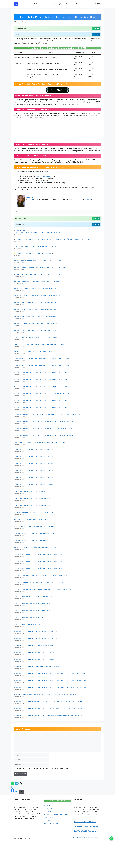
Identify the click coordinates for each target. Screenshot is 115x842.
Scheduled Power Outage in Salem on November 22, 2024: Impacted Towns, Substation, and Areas (48, 715)
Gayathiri (30, 199)
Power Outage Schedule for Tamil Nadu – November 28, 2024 (35, 337)
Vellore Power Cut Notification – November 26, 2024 (32, 491)
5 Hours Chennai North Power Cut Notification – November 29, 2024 (38, 554)
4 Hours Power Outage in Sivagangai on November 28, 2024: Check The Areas (41, 386)
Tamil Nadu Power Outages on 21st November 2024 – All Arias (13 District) (40, 442)
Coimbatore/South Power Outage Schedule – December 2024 (35, 323)
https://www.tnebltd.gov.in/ (44, 176)
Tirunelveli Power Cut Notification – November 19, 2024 (33, 512)
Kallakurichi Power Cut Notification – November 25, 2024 (34, 533)
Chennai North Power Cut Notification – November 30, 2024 (35, 547)
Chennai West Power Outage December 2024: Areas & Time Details (37, 288)
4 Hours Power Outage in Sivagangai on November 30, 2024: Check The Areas (41, 379)
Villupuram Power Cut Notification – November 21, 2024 (33, 470)
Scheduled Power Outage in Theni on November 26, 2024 (34, 659)
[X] (21, 785)
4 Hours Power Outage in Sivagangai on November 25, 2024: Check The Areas (41, 372)
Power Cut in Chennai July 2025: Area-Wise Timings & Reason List (37, 232)
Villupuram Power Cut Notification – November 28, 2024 (33, 456)
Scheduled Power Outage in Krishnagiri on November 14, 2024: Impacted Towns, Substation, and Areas (50, 680)
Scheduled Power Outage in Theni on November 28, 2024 (34, 645)
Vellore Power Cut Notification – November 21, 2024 (32, 498)
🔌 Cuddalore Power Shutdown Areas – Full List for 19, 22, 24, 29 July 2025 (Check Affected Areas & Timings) (52, 239)
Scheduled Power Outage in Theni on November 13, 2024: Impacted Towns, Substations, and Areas (48, 708)
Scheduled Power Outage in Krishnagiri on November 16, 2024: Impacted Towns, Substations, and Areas (50, 673)
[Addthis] (17, 212)
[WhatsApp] (13, 785)
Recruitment (69, 4)
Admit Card (52, 4)
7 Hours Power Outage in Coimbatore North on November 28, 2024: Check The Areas (44, 421)
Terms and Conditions (51, 823)
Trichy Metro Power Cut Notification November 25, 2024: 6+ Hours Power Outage (42, 365)
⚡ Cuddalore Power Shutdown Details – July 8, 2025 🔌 (33, 253)
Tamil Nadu (79, 4)
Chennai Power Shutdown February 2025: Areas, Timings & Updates (37, 260)
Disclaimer (47, 811)
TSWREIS (97, 4)
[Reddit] (18, 792)
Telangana (88, 4)
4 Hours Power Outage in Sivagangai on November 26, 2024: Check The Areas (41, 400)
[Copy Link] (21, 792)
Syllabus (61, 4)
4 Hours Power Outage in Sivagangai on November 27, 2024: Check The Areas (41, 393)
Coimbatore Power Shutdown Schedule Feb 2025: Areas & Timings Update (40, 267)
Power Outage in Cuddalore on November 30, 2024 (32, 603)
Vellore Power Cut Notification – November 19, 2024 (32, 505)
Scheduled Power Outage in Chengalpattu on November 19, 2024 (37, 666)
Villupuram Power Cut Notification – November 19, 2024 (33, 484)
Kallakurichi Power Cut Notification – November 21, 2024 (34, 540)
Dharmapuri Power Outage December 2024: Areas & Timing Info (36, 281)
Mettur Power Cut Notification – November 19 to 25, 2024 (34, 526)
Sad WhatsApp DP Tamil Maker (85, 831)
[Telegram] (17, 785)
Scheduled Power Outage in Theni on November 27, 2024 (34, 652)
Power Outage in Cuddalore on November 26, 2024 (32, 610)
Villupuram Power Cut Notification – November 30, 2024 (33, 449)
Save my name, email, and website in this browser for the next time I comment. (43, 768)
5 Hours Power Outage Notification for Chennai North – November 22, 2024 (40, 575)
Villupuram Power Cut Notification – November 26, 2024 (33, 463)
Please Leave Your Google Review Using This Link (87, 837)
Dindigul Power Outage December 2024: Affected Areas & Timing (37, 274)
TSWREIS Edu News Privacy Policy (56, 814)
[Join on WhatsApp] (111, 838)
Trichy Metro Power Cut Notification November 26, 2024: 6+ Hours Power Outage (42, 358)
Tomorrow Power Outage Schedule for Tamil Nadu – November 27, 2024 (39, 344)
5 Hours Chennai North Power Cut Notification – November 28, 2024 (38, 561)
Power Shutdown (21, 230)
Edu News (37, 4)
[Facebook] (13, 792)
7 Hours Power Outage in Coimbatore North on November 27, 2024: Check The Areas (43, 428)
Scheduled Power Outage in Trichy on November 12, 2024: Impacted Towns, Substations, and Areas (49, 701)
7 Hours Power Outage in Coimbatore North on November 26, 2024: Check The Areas (43, 435)
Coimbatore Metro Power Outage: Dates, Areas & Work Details (35, 316)
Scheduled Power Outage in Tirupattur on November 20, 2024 (35, 638)
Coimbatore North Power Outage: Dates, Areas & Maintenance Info (37, 309)
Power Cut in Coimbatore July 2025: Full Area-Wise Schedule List (37, 246)
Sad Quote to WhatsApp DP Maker (86, 826)
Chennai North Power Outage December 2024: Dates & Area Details (37, 295)
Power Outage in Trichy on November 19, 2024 (30, 624)
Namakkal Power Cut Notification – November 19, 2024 (33, 519)
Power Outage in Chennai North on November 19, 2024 (33, 596)
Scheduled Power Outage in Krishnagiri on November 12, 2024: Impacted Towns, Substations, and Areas (50, 687)
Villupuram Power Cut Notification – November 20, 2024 (33, 477)
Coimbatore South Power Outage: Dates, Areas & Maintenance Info (37, 302)
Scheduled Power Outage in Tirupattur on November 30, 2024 (35, 631)
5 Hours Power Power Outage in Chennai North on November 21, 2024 (38, 582)
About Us (47, 805)
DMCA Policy (48, 817)
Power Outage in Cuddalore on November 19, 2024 (31, 617)
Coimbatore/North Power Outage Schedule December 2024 (35, 330)
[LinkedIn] (16, 792)
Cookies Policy (49, 820)
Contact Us (48, 808)
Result (44, 4)
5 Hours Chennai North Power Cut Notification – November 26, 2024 (38, 568)
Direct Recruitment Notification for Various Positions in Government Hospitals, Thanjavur (45, 694)
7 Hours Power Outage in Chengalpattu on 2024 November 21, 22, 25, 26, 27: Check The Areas (47, 414)
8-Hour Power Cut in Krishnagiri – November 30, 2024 (33, 351)
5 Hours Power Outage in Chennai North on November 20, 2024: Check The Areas (42, 589)
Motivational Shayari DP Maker (85, 822)
